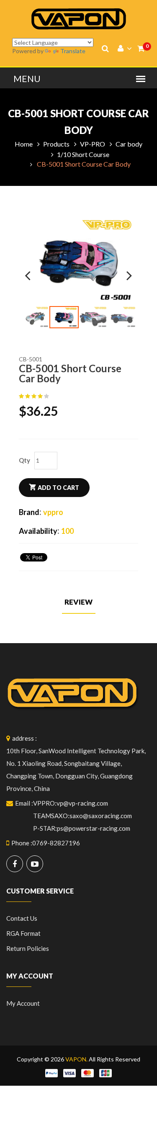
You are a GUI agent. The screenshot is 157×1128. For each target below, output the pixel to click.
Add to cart (58, 487)
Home (24, 144)
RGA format (23, 933)
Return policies (27, 948)
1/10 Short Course (83, 154)
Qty (24, 460)
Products (56, 144)
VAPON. (76, 1059)
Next (124, 272)
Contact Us (21, 918)
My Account (23, 1003)
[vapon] (78, 18)
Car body (129, 144)
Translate (72, 50)
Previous (33, 272)
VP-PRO (92, 144)
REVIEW (78, 601)
